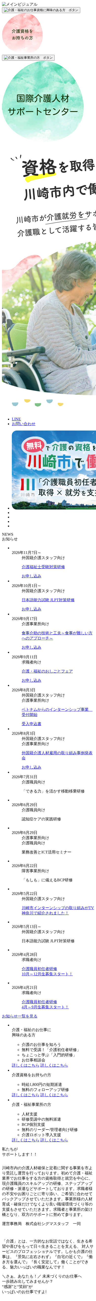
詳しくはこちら (25, 1065)
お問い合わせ (23, 424)
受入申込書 (31, 724)
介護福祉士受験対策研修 (43, 567)
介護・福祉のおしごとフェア (47, 671)
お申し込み (31, 576)
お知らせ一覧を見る (19, 1016)
